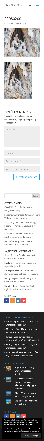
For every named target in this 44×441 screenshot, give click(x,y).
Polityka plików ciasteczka (30, 431)
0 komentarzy (20, 23)
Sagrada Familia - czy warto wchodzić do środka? (24, 371)
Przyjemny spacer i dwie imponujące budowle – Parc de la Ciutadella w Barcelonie (21, 226)
